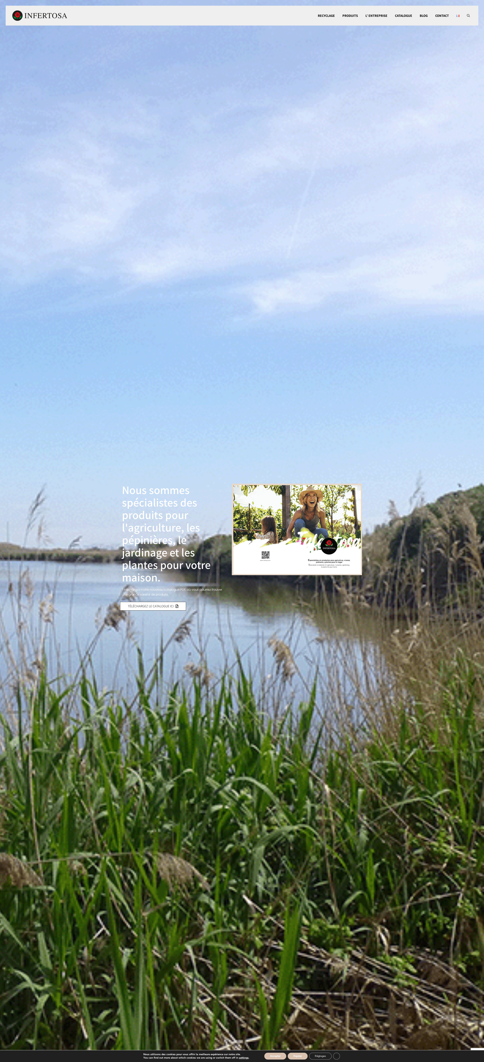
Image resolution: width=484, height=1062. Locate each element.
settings (244, 1058)
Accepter (275, 1056)
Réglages (320, 1056)
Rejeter (297, 1056)
